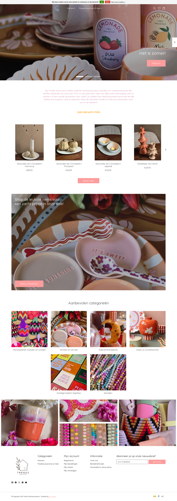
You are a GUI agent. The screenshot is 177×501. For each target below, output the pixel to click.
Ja (102, 2)
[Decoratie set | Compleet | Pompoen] (69, 142)
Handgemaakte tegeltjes (69, 393)
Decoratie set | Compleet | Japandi (108, 164)
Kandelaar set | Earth (147, 163)
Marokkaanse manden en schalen (29, 349)
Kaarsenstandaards (108, 349)
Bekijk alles (88, 180)
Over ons (94, 460)
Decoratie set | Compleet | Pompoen (68, 164)
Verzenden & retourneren (100, 467)
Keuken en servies (69, 349)
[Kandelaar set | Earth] (148, 142)
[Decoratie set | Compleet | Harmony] (29, 142)
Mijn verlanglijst (70, 470)
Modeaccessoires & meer (48, 464)
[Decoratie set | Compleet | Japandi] (108, 142)
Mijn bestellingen (70, 464)
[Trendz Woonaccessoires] (14, 8)
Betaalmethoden (97, 464)
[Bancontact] (162, 496)
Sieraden (108, 393)
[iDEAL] (154, 496)
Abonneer (157, 462)
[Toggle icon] (154, 8)
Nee (107, 2)
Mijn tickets (68, 467)
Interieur (41, 460)
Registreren (69, 460)
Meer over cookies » (118, 2)
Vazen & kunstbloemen (147, 349)
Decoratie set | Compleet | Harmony (29, 164)
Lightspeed (52, 496)
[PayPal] (158, 496)
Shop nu (156, 63)
